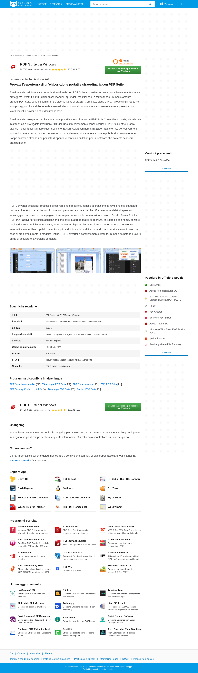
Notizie (42, 4)
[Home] (11, 55)
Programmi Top (74, 4)
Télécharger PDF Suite (54, 384)
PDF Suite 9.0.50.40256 (157, 160)
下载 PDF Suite (109, 384)
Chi (11, 653)
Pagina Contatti (19, 460)
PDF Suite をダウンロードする (26, 389)
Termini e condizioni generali (24, 659)
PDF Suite (38, 64)
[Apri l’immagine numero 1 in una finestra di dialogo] (78, 260)
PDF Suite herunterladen (22, 384)
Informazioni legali (108, 659)
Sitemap (48, 653)
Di (26, 69)
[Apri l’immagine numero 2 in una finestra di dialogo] (125, 260)
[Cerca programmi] (150, 4)
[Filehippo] (20, 4)
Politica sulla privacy (84, 659)
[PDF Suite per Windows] (13, 66)
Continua (166, 168)
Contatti (21, 653)
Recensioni (56, 4)
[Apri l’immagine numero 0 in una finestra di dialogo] (32, 260)
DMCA (125, 659)
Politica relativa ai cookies (56, 659)
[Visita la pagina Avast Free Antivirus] (123, 61)
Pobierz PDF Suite (86, 389)
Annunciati (34, 653)
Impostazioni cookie (143, 659)
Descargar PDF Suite (59, 389)
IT (181, 4)
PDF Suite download (83, 384)
